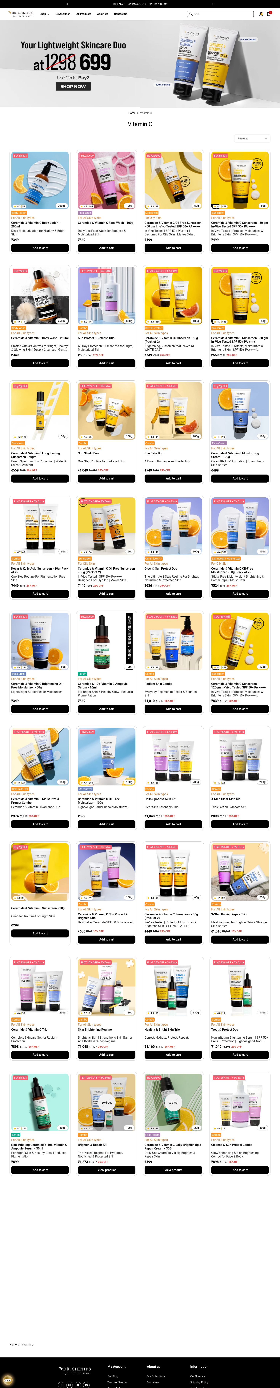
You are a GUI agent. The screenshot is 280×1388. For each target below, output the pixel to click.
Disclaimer (153, 1382)
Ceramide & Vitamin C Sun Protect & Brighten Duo (103, 916)
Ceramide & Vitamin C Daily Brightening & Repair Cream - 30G (173, 1146)
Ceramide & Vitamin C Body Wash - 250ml (40, 338)
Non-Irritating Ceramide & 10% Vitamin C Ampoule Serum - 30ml (39, 1146)
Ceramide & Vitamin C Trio (29, 1029)
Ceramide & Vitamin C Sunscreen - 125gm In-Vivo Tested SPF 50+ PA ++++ (238, 685)
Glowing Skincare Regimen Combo (35, 1260)
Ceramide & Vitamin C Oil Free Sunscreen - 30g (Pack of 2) (106, 570)
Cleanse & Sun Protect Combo (231, 1145)
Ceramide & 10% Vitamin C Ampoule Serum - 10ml (103, 685)
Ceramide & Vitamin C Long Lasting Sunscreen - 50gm (35, 455)
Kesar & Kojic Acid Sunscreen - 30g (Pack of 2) (39, 570)
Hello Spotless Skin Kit (160, 799)
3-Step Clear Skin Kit (225, 799)
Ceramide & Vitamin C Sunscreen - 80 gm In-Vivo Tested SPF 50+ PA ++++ (239, 339)
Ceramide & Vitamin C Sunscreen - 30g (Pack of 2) (171, 916)
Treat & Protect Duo (224, 1029)
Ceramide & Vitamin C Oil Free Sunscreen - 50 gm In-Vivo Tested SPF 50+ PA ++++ (173, 224)
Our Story (113, 1376)
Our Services (197, 1376)
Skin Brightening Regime (95, 1029)
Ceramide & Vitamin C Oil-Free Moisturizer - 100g (99, 800)
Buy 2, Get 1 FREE (109, 4)
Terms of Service (117, 1382)
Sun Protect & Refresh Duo (96, 338)
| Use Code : (171, 4)
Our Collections (156, 1376)
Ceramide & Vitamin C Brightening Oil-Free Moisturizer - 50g (37, 685)
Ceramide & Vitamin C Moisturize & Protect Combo (35, 800)
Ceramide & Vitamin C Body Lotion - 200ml (35, 224)
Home (131, 112)
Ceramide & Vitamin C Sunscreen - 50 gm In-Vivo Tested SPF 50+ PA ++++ (239, 224)
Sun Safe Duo (154, 453)
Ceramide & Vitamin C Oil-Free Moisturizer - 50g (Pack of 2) (232, 570)
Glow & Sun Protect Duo (161, 568)
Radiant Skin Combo (158, 684)
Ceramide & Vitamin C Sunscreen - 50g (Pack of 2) (171, 339)
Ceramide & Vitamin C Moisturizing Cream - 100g (235, 455)
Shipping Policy (199, 1382)
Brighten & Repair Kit (92, 1145)
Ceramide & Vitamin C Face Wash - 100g (105, 223)
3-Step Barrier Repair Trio (228, 914)
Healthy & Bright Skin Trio (162, 1029)
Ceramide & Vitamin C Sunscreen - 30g (38, 908)
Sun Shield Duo (88, 453)
